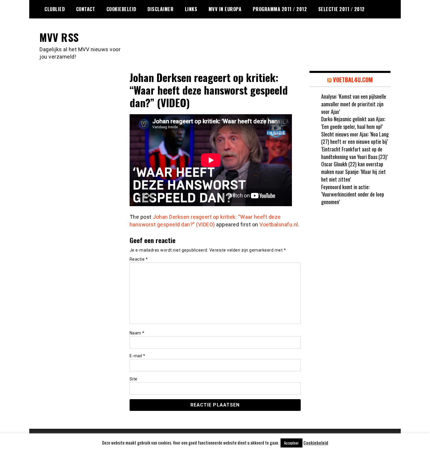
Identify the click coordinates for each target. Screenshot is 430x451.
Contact (85, 9)
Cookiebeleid (121, 9)
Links (191, 9)
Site (133, 379)
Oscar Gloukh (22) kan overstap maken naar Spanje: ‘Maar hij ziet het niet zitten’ (353, 171)
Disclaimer (160, 9)
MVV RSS (59, 37)
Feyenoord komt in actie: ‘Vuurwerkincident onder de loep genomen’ (352, 194)
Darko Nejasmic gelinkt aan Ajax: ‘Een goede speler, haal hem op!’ (353, 122)
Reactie (139, 259)
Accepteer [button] (291, 443)
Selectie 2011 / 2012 (341, 9)
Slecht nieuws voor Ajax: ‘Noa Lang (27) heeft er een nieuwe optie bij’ (355, 138)
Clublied (54, 9)
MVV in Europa (225, 9)
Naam (137, 333)
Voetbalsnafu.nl (278, 224)
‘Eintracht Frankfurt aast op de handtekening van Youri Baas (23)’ (354, 152)
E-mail (137, 355)
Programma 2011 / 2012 (280, 9)
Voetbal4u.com (353, 79)
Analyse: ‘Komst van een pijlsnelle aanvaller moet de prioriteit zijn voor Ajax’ (353, 104)
